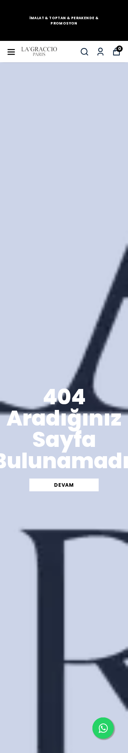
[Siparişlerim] (100, 51)
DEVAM (64, 484)
